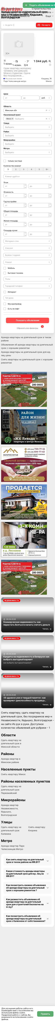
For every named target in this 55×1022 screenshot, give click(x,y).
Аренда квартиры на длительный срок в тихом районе (26, 339)
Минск (48, 81)
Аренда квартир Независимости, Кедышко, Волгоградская (9, 810)
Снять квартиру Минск (13, 774)
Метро (7, 148)
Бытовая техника (15, 273)
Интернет (12, 292)
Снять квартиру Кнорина (36, 829)
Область (7, 106)
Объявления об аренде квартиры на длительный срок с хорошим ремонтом (27, 346)
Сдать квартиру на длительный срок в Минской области (11, 743)
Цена (6, 94)
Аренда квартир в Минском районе (10, 760)
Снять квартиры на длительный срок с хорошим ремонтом (27, 361)
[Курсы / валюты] (49, 61)
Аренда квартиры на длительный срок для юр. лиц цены (26, 354)
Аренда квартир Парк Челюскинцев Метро (12, 847)
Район (6, 131)
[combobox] (45, 98)
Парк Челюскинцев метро (15, 81)
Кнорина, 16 (46, 78)
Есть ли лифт (13, 309)
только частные (15, 161)
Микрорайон (9, 140)
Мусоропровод (14, 304)
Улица (6, 123)
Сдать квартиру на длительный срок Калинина (11, 830)
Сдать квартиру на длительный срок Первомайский (11, 789)
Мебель (11, 268)
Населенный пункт (12, 115)
